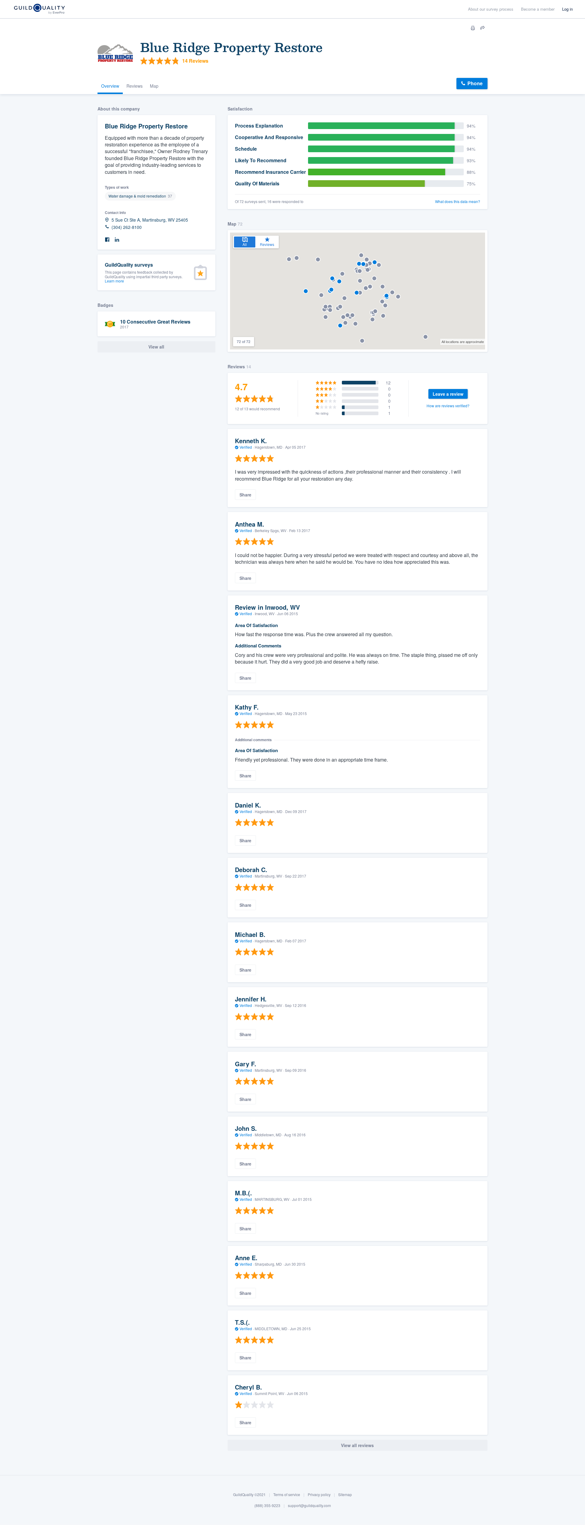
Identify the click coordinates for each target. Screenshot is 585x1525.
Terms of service (286, 1494)
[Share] (483, 28)
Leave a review (448, 394)
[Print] (473, 28)
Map (154, 86)
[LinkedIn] (117, 239)
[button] (356, 292)
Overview (110, 86)
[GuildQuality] (39, 9)
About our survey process (490, 9)
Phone (475, 83)
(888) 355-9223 (267, 1505)
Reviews (134, 86)
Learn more (114, 280)
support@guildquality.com (309, 1505)
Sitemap (345, 1494)
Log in (567, 9)
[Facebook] (107, 239)
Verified (246, 447)
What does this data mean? (457, 201)
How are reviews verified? (448, 405)
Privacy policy (319, 1494)
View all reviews (357, 1445)
